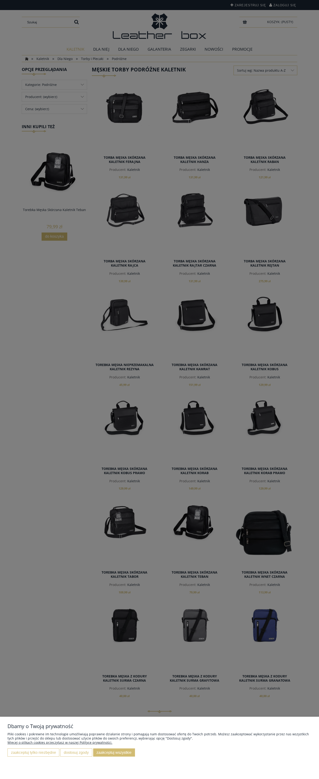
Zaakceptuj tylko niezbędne (33, 752)
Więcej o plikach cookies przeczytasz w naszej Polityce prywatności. (59, 742)
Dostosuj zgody (76, 752)
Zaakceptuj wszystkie (113, 752)
